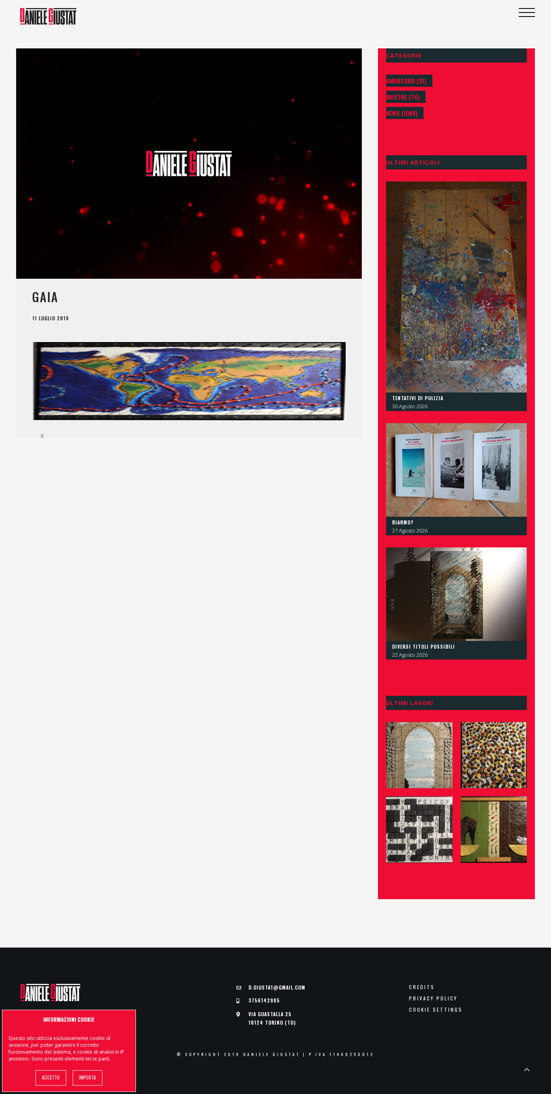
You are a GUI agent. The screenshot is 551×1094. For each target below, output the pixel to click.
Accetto (51, 1077)
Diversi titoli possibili (423, 646)
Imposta (87, 1077)
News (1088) (401, 113)
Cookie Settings (436, 1009)
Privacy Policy (433, 998)
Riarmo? (402, 522)
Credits (422, 987)
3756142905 (264, 1000)
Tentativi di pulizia (417, 398)
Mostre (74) (403, 96)
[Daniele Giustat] (48, 16)
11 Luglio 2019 (50, 318)
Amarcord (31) (406, 80)
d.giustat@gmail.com (276, 987)
